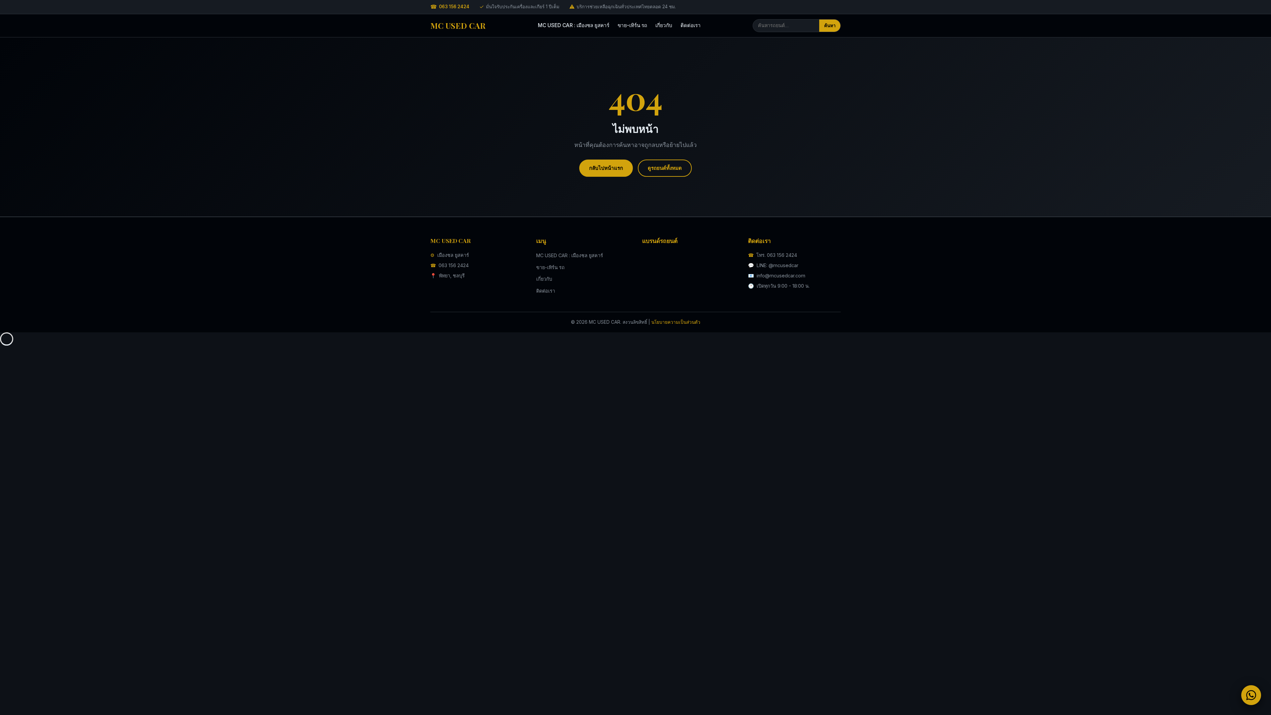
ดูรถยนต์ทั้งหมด (665, 168)
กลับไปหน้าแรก (606, 168)
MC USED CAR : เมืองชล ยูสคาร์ (573, 25)
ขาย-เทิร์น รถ (632, 25)
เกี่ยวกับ (663, 25)
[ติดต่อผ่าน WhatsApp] (1251, 695)
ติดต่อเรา (691, 25)
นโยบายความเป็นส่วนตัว (675, 322)
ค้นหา (829, 25)
